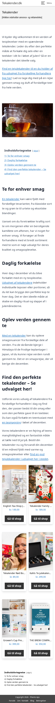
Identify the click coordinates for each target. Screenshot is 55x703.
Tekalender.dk (12, 3)
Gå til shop (14, 518)
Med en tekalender (14, 335)
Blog (32, 700)
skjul (36, 150)
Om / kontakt (22, 700)
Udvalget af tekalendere (17, 282)
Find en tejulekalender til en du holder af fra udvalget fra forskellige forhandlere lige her (27, 73)
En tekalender (11, 199)
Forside (12, 700)
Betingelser (41, 700)
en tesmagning (11, 422)
